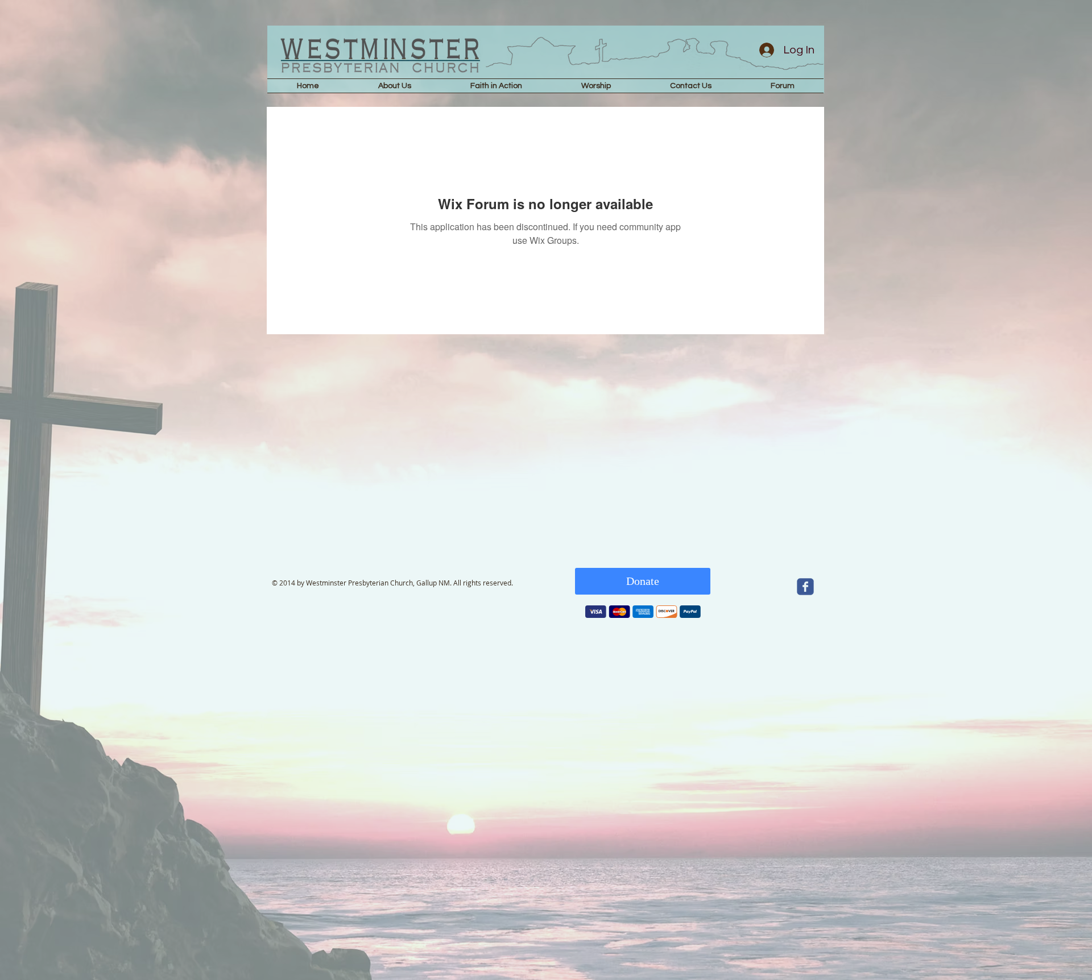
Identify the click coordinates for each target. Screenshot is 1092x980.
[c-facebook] (805, 586)
